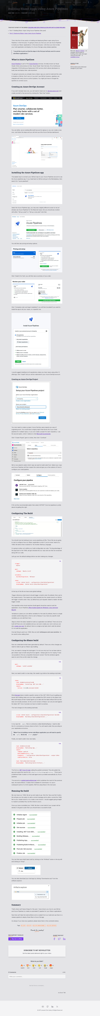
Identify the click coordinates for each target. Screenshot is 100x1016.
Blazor (23, 925)
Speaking (68, 2)
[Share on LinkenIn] (64, 939)
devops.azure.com (53, 91)
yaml (60, 661)
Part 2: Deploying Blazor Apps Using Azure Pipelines (25, 33)
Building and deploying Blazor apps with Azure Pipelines (46, 27)
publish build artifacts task (29, 780)
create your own (19, 626)
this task (17, 695)
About (85, 2)
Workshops (77, 2)
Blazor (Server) (51, 925)
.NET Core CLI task (24, 770)
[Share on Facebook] (54, 939)
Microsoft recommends (43, 434)
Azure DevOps (33, 64)
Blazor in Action (80, 50)
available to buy (75, 57)
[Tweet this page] (59, 939)
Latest (61, 2)
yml (60, 561)
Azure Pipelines (16, 64)
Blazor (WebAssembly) (39, 925)
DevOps (29, 925)
